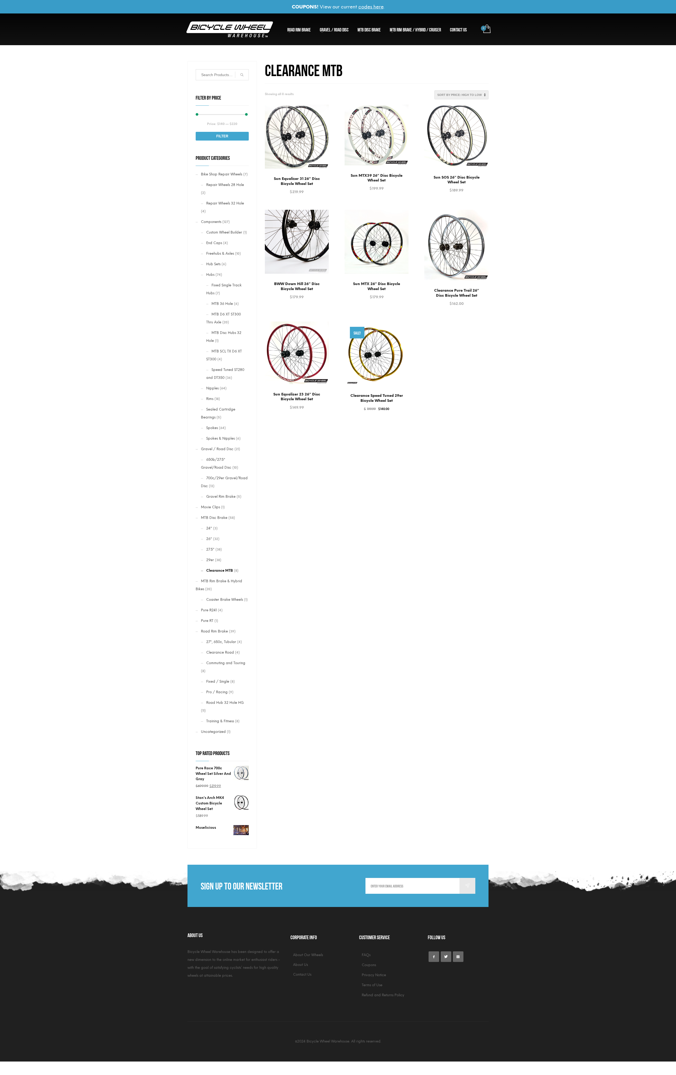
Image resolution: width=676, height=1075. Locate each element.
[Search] (242, 74)
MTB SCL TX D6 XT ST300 (224, 355)
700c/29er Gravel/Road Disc (224, 482)
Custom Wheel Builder (224, 232)
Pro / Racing (217, 692)
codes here (370, 7)
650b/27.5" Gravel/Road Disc (216, 463)
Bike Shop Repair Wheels (221, 174)
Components (211, 222)
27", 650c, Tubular (221, 642)
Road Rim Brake (214, 631)
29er (210, 560)
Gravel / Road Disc (217, 449)
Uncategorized (213, 732)
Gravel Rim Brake (221, 497)
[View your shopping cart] (486, 29)
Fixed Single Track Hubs (224, 289)
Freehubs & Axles (220, 253)
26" (209, 539)
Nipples (212, 388)
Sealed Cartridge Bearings (218, 413)
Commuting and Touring (225, 663)
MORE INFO (313, 189)
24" (209, 528)
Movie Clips (210, 507)
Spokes (212, 428)
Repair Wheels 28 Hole (225, 185)
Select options (284, 189)
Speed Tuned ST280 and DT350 (225, 374)
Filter (222, 136)
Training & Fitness (220, 721)
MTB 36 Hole (222, 304)
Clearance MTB (219, 571)
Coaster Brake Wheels (224, 600)
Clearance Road (220, 652)
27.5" (210, 549)
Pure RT (207, 621)
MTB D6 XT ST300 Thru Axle (223, 318)
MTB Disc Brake (214, 518)
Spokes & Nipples (220, 438)
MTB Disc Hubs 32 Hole (223, 337)
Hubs (210, 275)
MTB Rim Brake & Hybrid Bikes (219, 585)
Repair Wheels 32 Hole (225, 203)
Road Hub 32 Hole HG (225, 703)
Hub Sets (213, 264)
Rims (209, 399)
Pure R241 (209, 610)
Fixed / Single (217, 681)
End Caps (214, 243)
